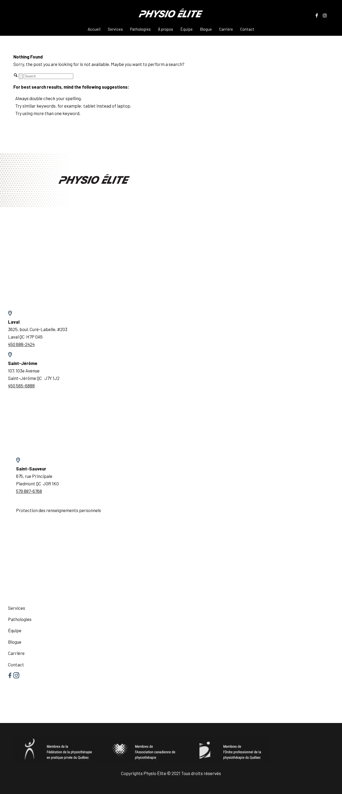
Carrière (16, 653)
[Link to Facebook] (317, 15)
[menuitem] (94, 29)
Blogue (14, 641)
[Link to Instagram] (325, 15)
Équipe (14, 630)
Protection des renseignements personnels (58, 510)
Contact (16, 664)
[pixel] (171, 15)
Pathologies (20, 619)
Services (16, 608)
